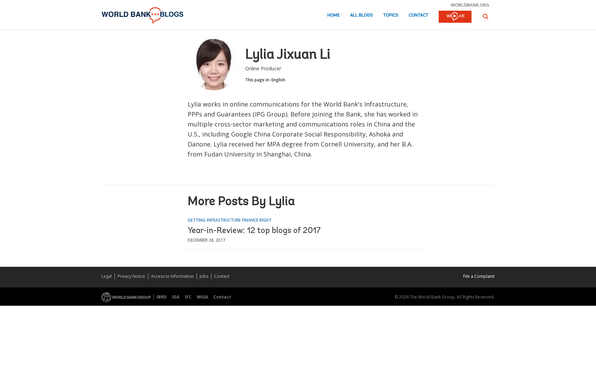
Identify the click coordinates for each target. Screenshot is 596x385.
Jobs (204, 276)
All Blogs (361, 15)
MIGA (202, 297)
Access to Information (172, 276)
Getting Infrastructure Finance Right (229, 220)
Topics (390, 15)
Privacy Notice (131, 276)
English (278, 80)
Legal (106, 276)
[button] (485, 16)
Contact (418, 15)
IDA (175, 297)
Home (333, 15)
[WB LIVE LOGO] (455, 17)
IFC (188, 297)
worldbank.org (470, 5)
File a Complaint (479, 276)
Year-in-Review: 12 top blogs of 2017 (254, 231)
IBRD (162, 297)
